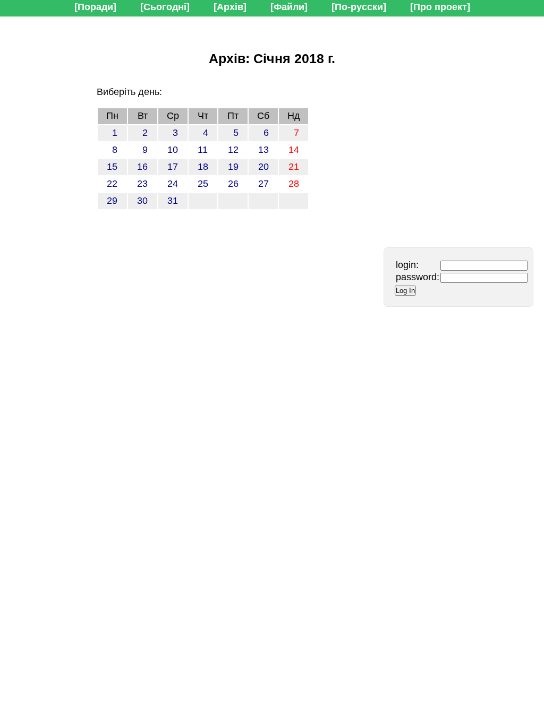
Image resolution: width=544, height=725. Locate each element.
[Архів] (230, 7)
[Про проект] (440, 7)
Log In (405, 291)
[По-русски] (359, 7)
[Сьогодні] (165, 7)
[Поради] (95, 7)
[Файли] (289, 7)
